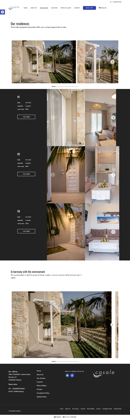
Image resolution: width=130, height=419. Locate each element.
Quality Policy (42, 397)
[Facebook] (67, 375)
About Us (33, 8)
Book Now (89, 8)
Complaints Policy (43, 393)
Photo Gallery (66, 8)
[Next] (112, 62)
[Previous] (18, 62)
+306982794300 (116, 2)
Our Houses (44, 8)
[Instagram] (107, 2)
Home (26, 8)
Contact (77, 8)
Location (54, 8)
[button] (2, 12)
